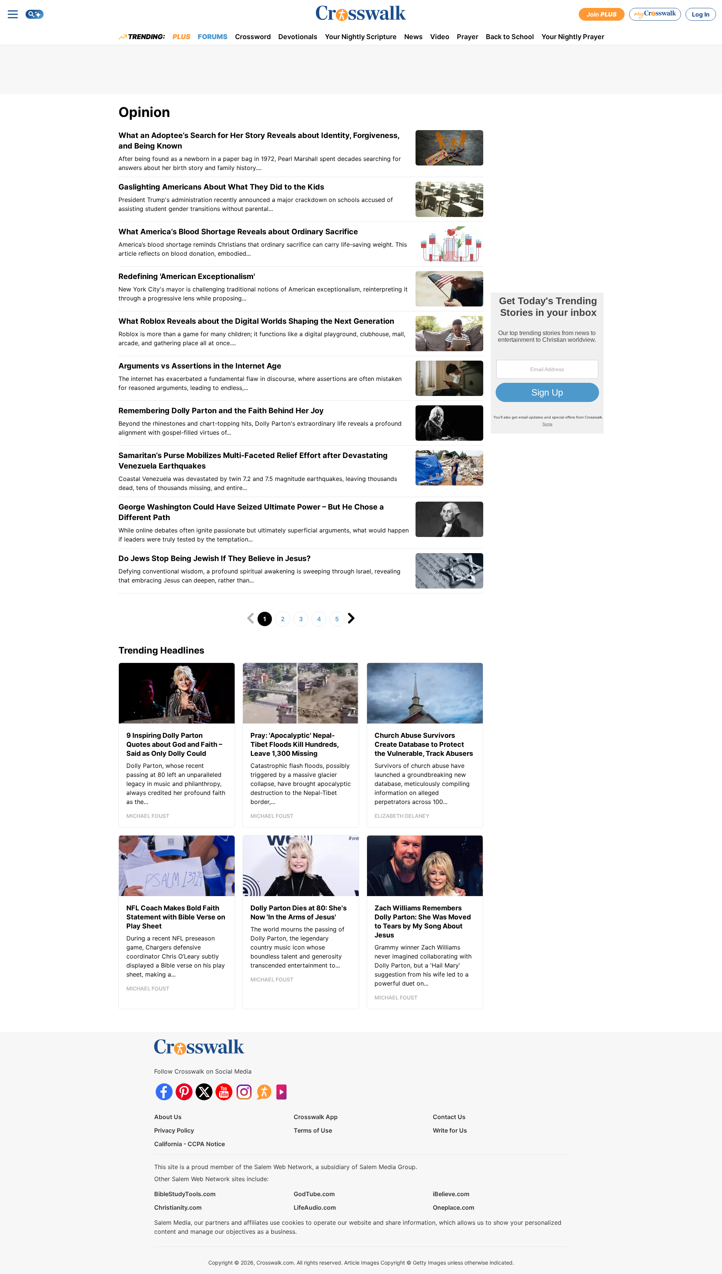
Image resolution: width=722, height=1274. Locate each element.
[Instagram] (243, 1091)
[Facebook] (164, 1091)
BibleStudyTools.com (184, 1194)
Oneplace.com (453, 1207)
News (413, 37)
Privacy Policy (174, 1130)
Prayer (467, 37)
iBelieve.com (451, 1194)
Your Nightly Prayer (573, 37)
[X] (204, 1091)
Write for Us (450, 1130)
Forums (213, 37)
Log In (701, 14)
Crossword (253, 37)
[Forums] (263, 1091)
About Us (168, 1117)
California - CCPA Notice (189, 1144)
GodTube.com (314, 1194)
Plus (181, 37)
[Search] (35, 14)
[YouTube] (223, 1091)
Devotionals (297, 37)
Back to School (510, 37)
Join (602, 14)
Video (439, 37)
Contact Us (449, 1117)
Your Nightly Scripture (361, 37)
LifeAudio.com (315, 1207)
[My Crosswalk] (655, 14)
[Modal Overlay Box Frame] (547, 363)
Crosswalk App (316, 1117)
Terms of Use (313, 1130)
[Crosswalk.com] (361, 13)
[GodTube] (283, 1091)
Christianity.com (178, 1207)
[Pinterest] (184, 1091)
